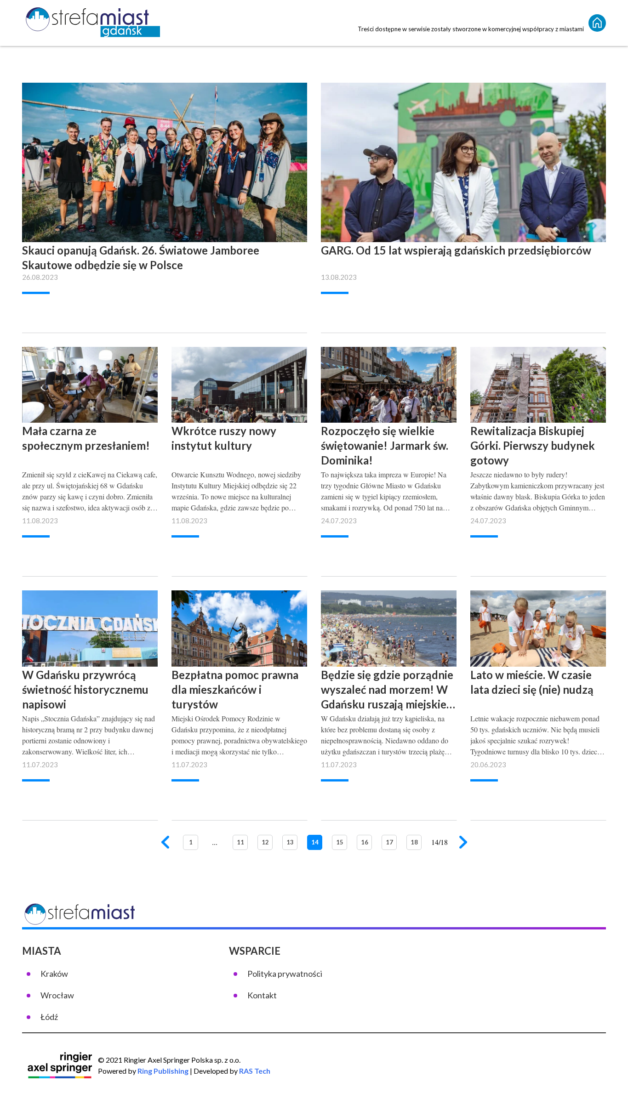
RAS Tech (254, 1070)
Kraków (54, 973)
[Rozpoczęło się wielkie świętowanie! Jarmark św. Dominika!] (389, 436)
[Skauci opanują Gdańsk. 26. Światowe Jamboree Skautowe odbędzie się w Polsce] (164, 183)
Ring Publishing (162, 1070)
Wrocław (57, 995)
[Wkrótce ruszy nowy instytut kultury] (239, 436)
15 (339, 842)
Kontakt (262, 995)
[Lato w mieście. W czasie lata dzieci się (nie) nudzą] (538, 680)
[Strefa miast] (91, 23)
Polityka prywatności (284, 973)
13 (290, 842)
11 (240, 842)
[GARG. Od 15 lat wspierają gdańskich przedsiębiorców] (463, 183)
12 (265, 842)
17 (389, 842)
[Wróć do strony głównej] (597, 23)
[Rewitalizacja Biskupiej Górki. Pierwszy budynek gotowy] (538, 436)
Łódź (49, 1017)
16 (364, 842)
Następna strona (463, 843)
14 (315, 842)
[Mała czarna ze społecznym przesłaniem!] (90, 436)
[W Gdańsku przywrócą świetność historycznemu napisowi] (90, 680)
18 (414, 842)
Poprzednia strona (165, 843)
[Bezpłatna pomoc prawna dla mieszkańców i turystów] (239, 680)
